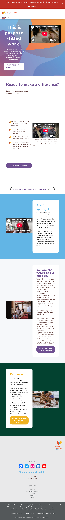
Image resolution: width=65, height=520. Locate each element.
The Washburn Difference (32, 491)
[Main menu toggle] (61, 12)
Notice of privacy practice (16, 513)
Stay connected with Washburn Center (46, 513)
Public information (29, 513)
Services (32, 493)
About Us (32, 489)
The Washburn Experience (19, 165)
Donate (32, 497)
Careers (32, 495)
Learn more (32, 6)
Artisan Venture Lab (46, 517)
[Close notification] (62, 4)
